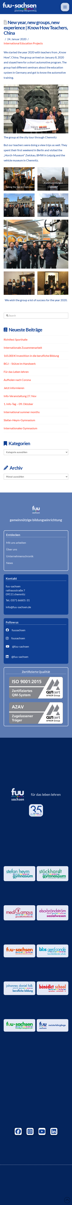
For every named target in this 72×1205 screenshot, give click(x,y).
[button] (65, 7)
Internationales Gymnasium (20, 428)
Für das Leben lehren (16, 371)
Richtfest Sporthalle (15, 339)
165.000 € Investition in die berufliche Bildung (31, 355)
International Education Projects (23, 43)
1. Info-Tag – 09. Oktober (18, 404)
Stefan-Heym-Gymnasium (19, 420)
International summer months (22, 412)
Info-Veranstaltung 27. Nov (20, 396)
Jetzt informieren (14, 388)
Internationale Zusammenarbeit (23, 347)
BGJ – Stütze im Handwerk (20, 363)
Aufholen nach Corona (17, 379)
